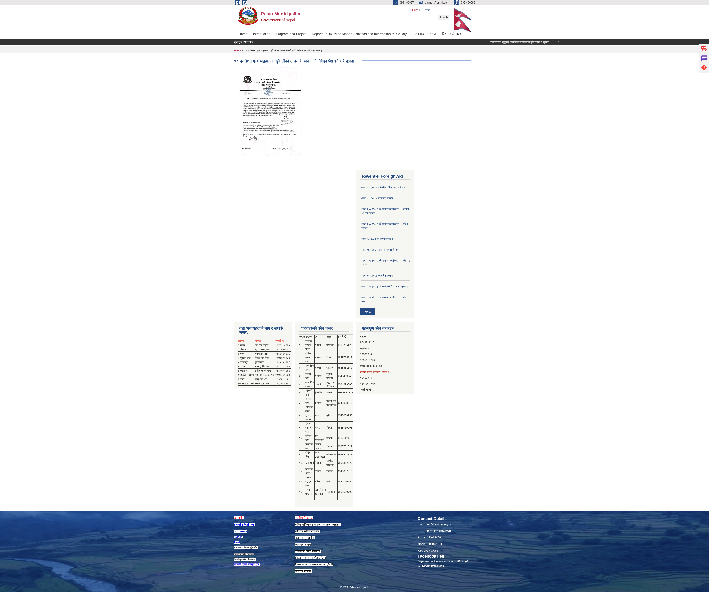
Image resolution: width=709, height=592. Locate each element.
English (414, 10)
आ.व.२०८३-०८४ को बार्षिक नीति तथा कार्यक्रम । (384, 187)
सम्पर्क (432, 34)
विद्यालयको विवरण (452, 34)
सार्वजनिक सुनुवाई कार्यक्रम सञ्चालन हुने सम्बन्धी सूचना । (501, 42)
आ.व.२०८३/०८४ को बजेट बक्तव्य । (378, 198)
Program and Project (291, 34)
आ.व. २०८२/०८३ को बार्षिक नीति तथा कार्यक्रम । (384, 286)
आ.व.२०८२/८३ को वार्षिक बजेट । (377, 238)
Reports (317, 34)
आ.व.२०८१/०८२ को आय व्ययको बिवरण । (381, 249)
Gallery (401, 34)
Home (243, 34)
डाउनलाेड (418, 34)
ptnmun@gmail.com (439, 530)
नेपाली (427, 10)
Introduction (261, 34)
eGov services (339, 34)
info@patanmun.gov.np (440, 524)
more (368, 311)
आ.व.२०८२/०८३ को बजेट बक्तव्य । (378, 275)
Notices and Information (373, 34)
